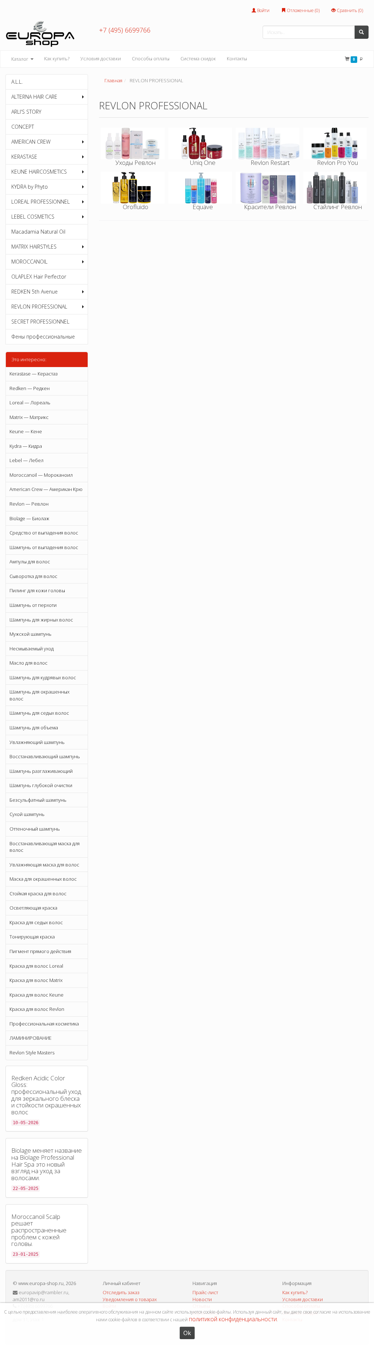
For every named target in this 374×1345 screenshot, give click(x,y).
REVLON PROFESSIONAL (39, 306)
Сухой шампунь (27, 814)
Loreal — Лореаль (29, 402)
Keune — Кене (25, 431)
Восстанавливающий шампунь (44, 756)
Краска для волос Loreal (36, 966)
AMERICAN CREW (30, 141)
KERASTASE (24, 156)
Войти (263, 10)
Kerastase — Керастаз (33, 373)
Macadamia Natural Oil (38, 231)
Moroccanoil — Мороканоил (41, 475)
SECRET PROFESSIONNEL (40, 321)
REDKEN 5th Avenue (34, 291)
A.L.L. (17, 81)
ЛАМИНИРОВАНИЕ (30, 1038)
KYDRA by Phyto (29, 186)
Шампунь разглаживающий (41, 771)
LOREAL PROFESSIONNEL (40, 201)
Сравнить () (349, 10)
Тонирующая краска (32, 936)
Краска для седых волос (36, 922)
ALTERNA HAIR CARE (34, 96)
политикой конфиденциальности (233, 1319)
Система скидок (198, 58)
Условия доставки (100, 58)
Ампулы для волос (29, 561)
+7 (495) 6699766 (124, 30)
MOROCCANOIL (29, 261)
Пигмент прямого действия (40, 951)
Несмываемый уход (31, 648)
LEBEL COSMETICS (32, 216)
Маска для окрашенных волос (43, 879)
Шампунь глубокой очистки (40, 785)
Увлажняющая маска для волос (44, 864)
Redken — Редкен (29, 388)
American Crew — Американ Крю (46, 489)
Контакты (237, 58)
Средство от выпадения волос (43, 532)
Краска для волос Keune (36, 994)
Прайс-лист (205, 1292)
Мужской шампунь (30, 634)
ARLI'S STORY (26, 111)
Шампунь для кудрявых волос (42, 677)
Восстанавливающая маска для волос (44, 847)
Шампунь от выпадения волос (43, 547)
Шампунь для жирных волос (41, 619)
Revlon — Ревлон (29, 503)
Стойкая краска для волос (37, 893)
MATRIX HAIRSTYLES (34, 246)
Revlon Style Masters (31, 1052)
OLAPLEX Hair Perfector (38, 276)
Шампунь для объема (33, 727)
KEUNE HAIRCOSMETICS (39, 171)
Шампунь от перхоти (33, 605)
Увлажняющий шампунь (37, 742)
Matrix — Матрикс (29, 417)
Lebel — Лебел (26, 460)
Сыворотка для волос (33, 576)
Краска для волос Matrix (35, 980)
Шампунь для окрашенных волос (39, 695)
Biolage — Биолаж (29, 518)
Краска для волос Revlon (36, 1009)
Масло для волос (28, 663)
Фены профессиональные (43, 336)
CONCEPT (22, 126)
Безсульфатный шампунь (37, 800)
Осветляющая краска (33, 907)
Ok (187, 1333)
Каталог (20, 59)
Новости (202, 1299)
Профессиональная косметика (44, 1023)
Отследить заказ (121, 1292)
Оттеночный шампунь (34, 828)
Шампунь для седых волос (39, 713)
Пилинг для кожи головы (37, 590)
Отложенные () (303, 10)
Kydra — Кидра (25, 446)
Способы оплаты (150, 58)
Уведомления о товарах (130, 1299)
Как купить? (56, 58)
